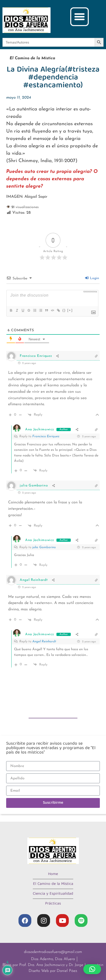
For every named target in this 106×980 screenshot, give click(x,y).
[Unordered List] (40, 310)
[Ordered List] (34, 310)
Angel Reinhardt (44, 641)
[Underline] (23, 310)
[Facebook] (24, 920)
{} (64, 310)
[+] (70, 310)
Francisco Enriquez (45, 436)
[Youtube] (62, 920)
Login (94, 278)
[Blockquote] (46, 310)
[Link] (58, 310)
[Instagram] (43, 920)
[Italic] (17, 310)
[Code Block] (52, 310)
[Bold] (11, 310)
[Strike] (29, 310)
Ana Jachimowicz (39, 429)
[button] (79, 16)
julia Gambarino (44, 547)
